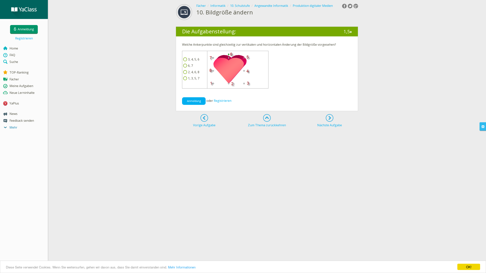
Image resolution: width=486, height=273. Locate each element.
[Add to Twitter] (350, 6)
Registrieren (24, 38)
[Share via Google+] (355, 6)
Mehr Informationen (182, 267)
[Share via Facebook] (344, 6)
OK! (469, 266)
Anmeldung (194, 101)
